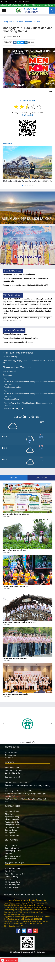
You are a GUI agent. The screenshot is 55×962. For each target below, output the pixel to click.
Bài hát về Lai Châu (12, 773)
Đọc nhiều (41, 478)
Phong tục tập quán (12, 825)
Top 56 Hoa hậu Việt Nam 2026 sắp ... (16, 694)
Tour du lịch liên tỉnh (12, 887)
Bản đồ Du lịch (10, 871)
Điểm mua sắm (10, 859)
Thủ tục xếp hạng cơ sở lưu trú (15, 334)
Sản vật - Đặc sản (12, 835)
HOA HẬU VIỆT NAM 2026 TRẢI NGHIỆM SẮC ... (20, 622)
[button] (22, 186)
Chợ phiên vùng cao (12, 827)
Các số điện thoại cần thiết (15, 874)
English (26, 2)
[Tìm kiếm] (52, 10)
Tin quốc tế (9, 758)
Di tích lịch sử (10, 814)
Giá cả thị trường (11, 877)
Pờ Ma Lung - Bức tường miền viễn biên (19, 274)
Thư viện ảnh (10, 833)
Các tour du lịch (11, 845)
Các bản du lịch (11, 830)
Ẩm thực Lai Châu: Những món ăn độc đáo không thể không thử (27, 787)
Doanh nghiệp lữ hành (13, 851)
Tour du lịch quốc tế (12, 869)
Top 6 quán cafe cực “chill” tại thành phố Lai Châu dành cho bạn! (27, 800)
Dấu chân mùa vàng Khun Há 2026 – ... (16, 514)
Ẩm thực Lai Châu (12, 822)
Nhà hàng (8, 853)
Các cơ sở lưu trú (12, 848)
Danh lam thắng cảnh (13, 811)
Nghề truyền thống (12, 817)
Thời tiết (8, 879)
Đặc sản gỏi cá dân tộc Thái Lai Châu (19, 791)
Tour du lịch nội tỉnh (12, 885)
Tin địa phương (10, 752)
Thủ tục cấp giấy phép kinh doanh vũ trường (20, 338)
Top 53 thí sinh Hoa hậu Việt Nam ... (15, 550)
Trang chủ (7, 22)
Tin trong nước (10, 755)
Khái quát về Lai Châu (13, 770)
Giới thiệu (19, 22)
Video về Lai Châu (32, 22)
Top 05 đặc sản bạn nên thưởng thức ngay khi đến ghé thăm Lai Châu (25, 795)
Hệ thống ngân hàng (12, 882)
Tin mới (14, 478)
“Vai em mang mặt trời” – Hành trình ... (16, 586)
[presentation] (4, 161)
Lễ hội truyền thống (12, 819)
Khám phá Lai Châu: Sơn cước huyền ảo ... (22, 181)
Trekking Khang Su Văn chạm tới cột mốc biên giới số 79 (25, 285)
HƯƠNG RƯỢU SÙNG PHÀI (16, 783)
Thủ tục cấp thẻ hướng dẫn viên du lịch (18, 342)
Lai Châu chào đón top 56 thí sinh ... (15, 658)
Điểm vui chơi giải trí (13, 856)
